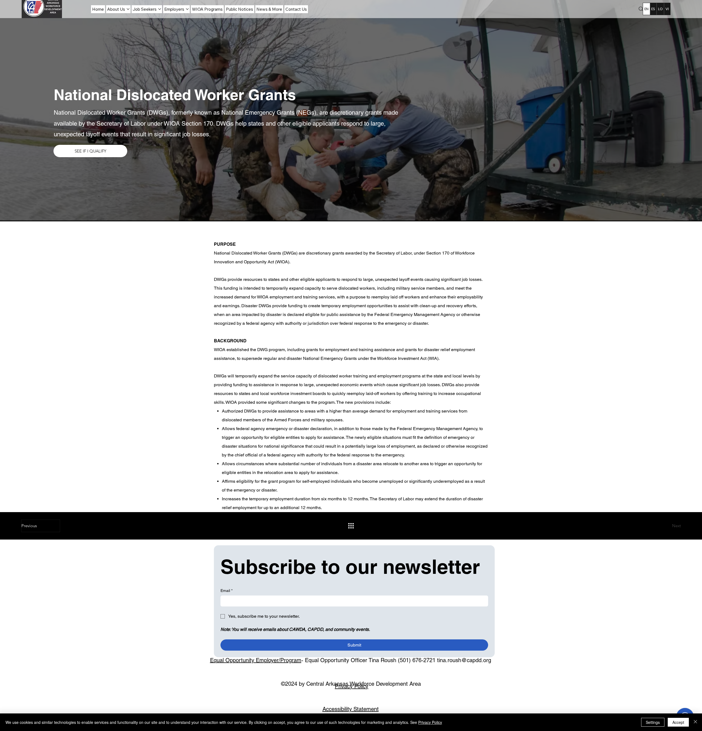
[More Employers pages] (187, 9)
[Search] (641, 9)
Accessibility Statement (350, 709)
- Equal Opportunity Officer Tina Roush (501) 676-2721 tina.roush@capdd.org (350, 660)
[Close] (695, 722)
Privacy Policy (351, 686)
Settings (653, 722)
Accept (678, 722)
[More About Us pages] (128, 9)
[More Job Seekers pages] (159, 9)
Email (226, 590)
